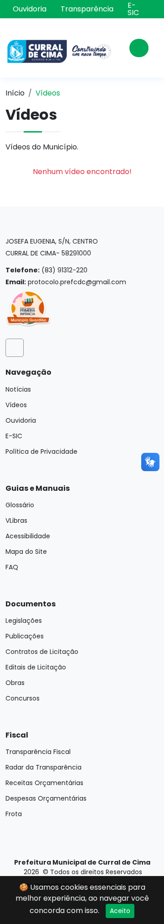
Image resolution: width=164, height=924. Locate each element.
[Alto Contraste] (152, 8)
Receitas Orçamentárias (44, 783)
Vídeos (16, 405)
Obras (15, 683)
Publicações (24, 636)
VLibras (16, 520)
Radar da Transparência (43, 767)
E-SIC (133, 9)
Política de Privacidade (41, 451)
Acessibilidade (27, 536)
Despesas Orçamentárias (46, 798)
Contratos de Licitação (41, 651)
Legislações (23, 620)
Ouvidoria (29, 9)
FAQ (11, 567)
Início (15, 93)
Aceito (120, 910)
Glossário (19, 505)
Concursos (22, 698)
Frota (13, 814)
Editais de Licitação (35, 667)
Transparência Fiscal (38, 752)
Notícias (18, 389)
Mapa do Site (26, 551)
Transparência (87, 9)
